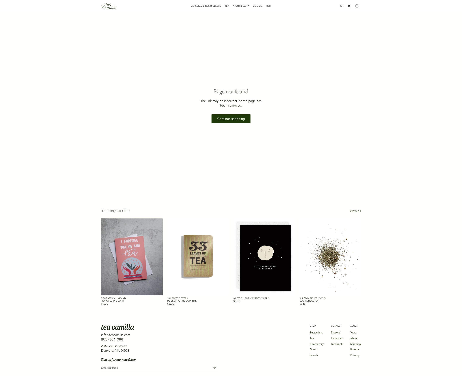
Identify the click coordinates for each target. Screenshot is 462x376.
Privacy (354, 355)
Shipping (355, 344)
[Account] (349, 6)
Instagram (337, 338)
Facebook (337, 344)
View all (355, 211)
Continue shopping (231, 119)
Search (314, 355)
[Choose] (355, 289)
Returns (354, 349)
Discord (336, 332)
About (354, 338)
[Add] (157, 289)
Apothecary (317, 344)
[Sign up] (214, 367)
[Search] (341, 6)
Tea (312, 338)
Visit (353, 332)
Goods (314, 349)
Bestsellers (316, 332)
